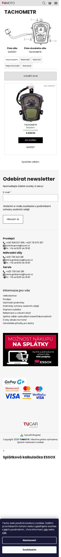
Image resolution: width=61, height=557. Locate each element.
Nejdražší (37, 59)
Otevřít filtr (31, 76)
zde (46, 529)
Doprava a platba (12, 309)
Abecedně (27, 66)
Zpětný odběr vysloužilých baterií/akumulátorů (27, 316)
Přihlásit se (13, 219)
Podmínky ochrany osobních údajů (21, 306)
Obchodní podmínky (13, 302)
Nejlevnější (25, 59)
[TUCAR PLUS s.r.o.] (30, 424)
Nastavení (29, 540)
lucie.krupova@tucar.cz (18, 245)
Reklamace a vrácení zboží (17, 312)
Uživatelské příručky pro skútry (18, 323)
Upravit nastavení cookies (30, 442)
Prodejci (7, 299)
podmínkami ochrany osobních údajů (27, 208)
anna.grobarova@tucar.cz (19, 260)
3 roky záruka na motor (15, 319)
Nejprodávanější (13, 66)
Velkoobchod (9, 295)
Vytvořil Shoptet (32, 435)
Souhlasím (29, 549)
